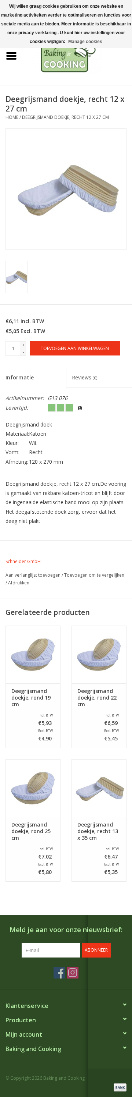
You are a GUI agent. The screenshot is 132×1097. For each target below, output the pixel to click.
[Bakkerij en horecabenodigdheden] (77, 55)
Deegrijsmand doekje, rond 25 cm (31, 831)
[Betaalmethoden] (118, 1087)
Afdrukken (18, 583)
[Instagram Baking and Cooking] (72, 973)
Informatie (20, 377)
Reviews (84, 377)
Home (12, 117)
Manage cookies (85, 41)
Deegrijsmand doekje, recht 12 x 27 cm (65, 117)
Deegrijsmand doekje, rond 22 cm (97, 698)
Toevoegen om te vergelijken (94, 575)
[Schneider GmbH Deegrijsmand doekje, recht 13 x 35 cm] (99, 788)
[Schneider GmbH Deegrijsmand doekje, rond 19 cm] (33, 654)
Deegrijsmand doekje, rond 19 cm (31, 698)
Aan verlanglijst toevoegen (33, 575)
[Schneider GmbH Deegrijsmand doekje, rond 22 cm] (99, 654)
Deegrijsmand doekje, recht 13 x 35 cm (97, 831)
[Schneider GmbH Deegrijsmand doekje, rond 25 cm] (33, 788)
